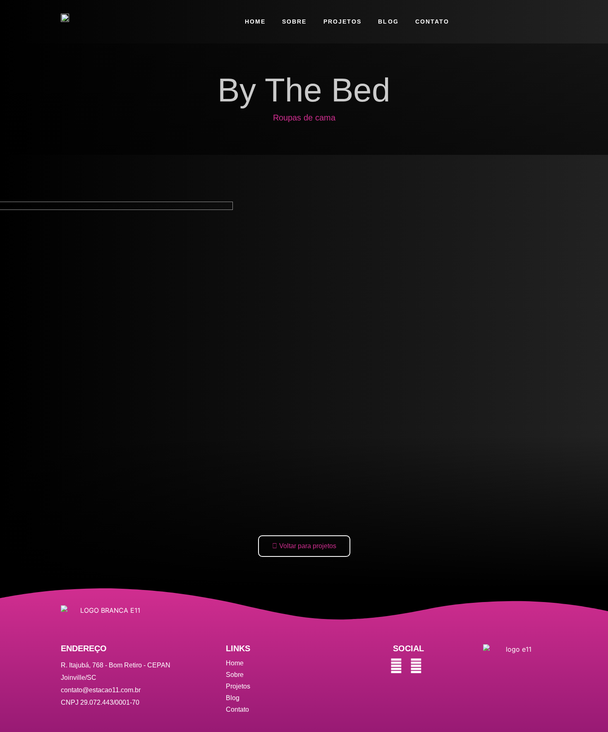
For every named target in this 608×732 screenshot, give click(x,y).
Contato (432, 21)
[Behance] (416, 666)
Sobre (294, 21)
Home (255, 21)
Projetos (342, 21)
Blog (388, 21)
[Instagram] (396, 666)
